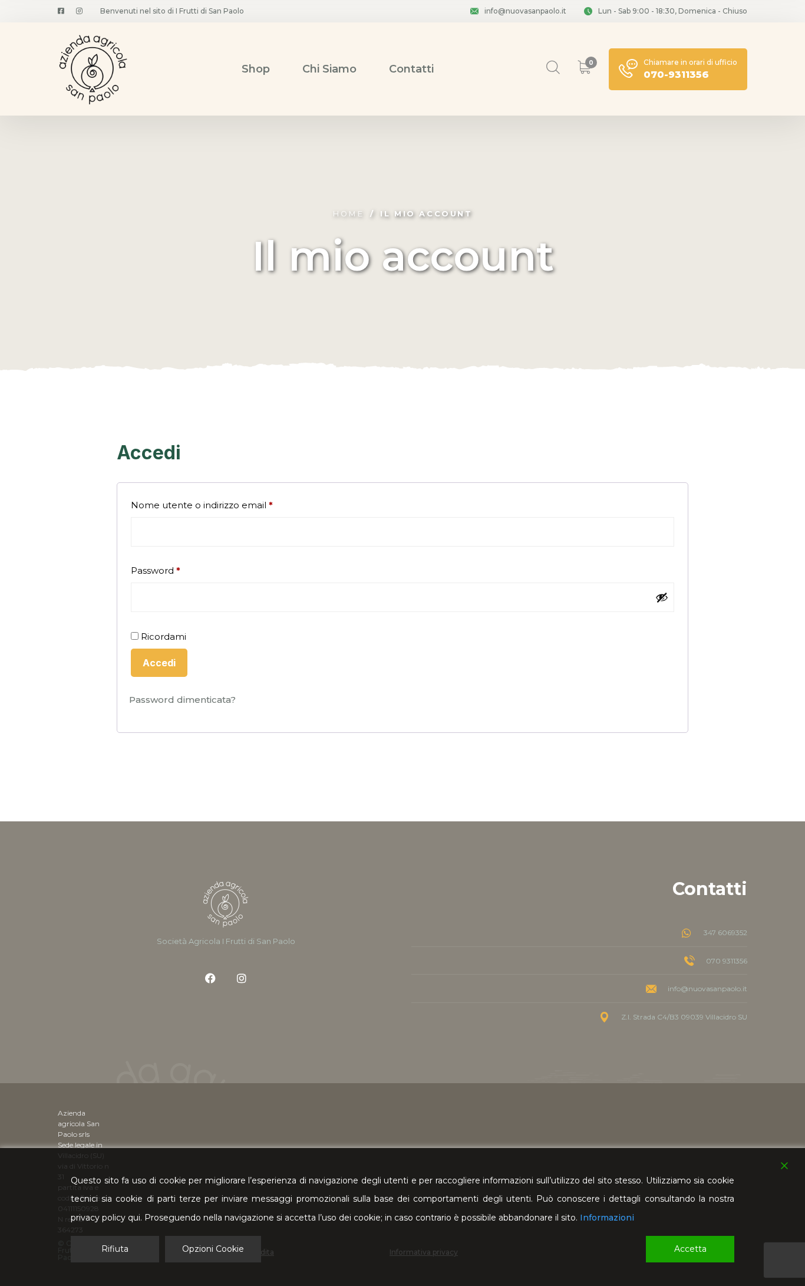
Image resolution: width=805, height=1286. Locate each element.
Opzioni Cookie (213, 1249)
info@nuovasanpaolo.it (525, 10)
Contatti (411, 69)
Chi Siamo (329, 69)
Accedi (159, 663)
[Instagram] (241, 978)
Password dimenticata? (182, 699)
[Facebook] (210, 978)
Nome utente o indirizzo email (222, 503)
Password (175, 569)
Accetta (690, 1249)
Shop (256, 69)
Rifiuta (114, 1249)
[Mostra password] (661, 597)
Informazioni (607, 1217)
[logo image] (93, 69)
